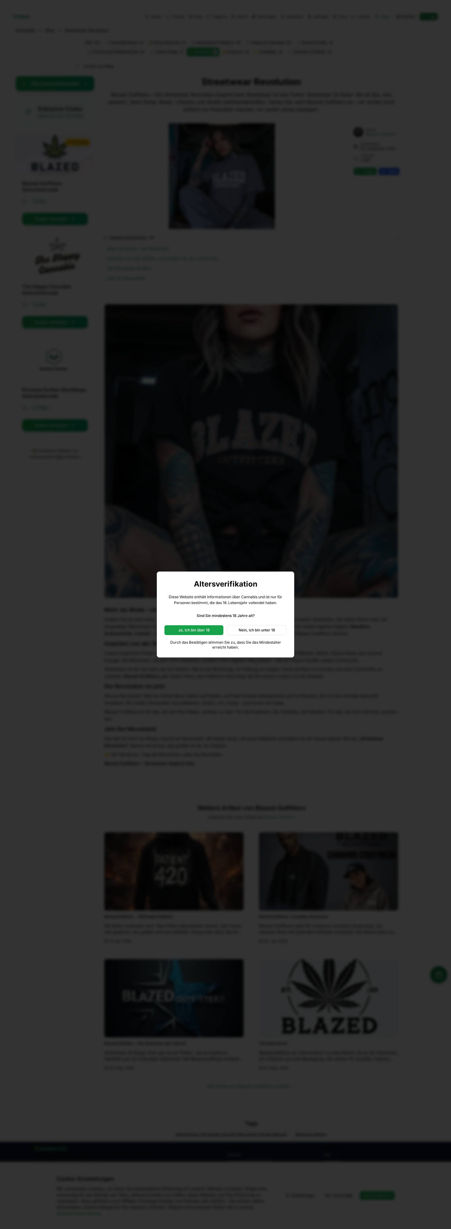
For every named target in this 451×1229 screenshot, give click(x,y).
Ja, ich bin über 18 (194, 630)
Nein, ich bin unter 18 (257, 630)
